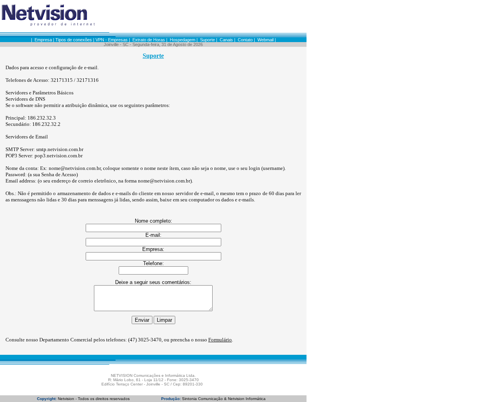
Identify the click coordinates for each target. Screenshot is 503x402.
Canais (226, 39)
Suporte (207, 39)
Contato (245, 39)
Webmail (265, 39)
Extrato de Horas (148, 39)
